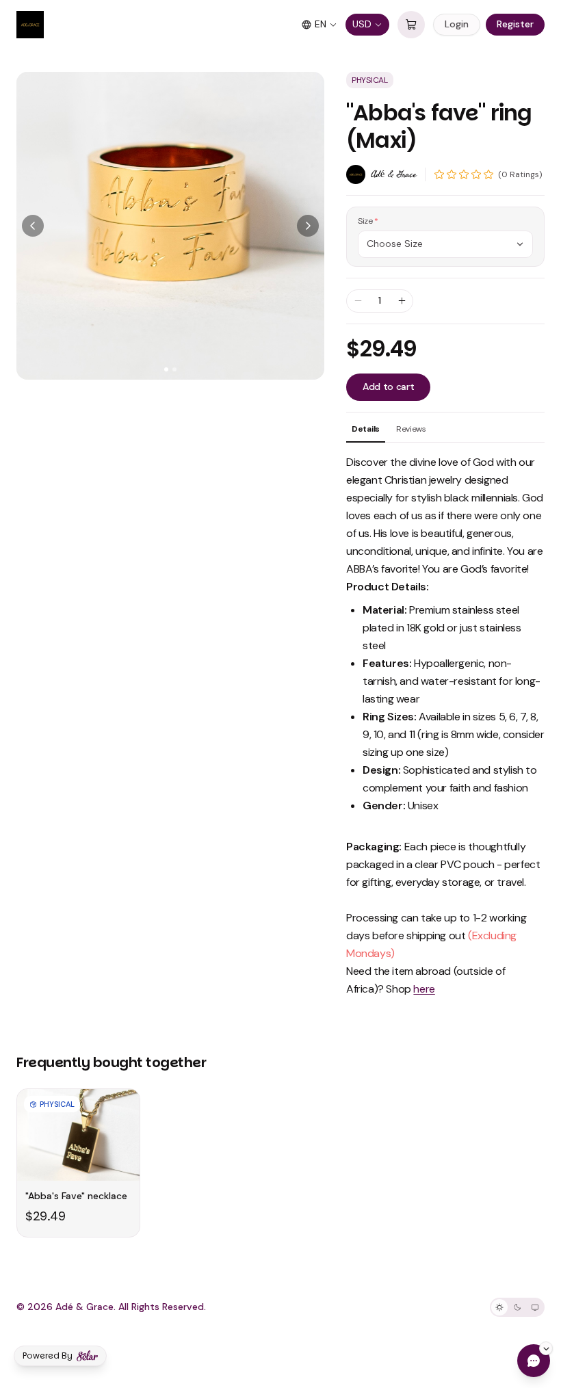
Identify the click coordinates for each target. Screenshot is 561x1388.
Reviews (411, 428)
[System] (535, 1307)
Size (368, 220)
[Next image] (308, 226)
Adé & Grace (394, 174)
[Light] (499, 1307)
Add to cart (388, 386)
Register (515, 24)
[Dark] (517, 1307)
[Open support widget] (533, 1360)
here (423, 989)
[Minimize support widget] (546, 1348)
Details (366, 428)
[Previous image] (33, 226)
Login (457, 24)
